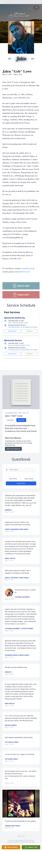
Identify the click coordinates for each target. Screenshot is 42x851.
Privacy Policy (15, 842)
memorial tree (27, 268)
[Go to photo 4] (21, 816)
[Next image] (37, 803)
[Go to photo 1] (17, 816)
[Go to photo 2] (19, 816)
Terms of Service (26, 842)
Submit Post (21, 483)
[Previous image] (4, 803)
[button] (21, 803)
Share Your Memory (13, 449)
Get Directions (12, 331)
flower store (25, 271)
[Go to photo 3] (20, 816)
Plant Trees (30, 331)
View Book (10, 420)
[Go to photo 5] (22, 816)
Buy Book (21, 420)
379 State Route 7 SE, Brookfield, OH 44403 (22, 327)
